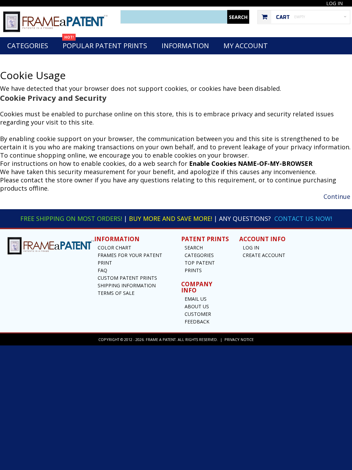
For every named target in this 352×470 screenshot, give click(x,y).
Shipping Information (127, 285)
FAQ (102, 270)
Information (185, 45)
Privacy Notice (239, 339)
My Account (245, 45)
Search (194, 247)
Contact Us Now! (303, 218)
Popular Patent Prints (105, 43)
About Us (197, 306)
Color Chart (114, 247)
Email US (196, 299)
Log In (334, 3)
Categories (27, 45)
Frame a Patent (161, 339)
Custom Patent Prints (127, 278)
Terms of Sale (116, 293)
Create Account (264, 255)
